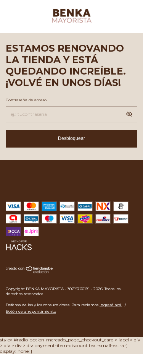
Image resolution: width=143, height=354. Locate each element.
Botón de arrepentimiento (31, 311)
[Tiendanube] (29, 271)
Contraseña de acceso (26, 99)
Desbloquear (71, 138)
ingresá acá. (111, 304)
